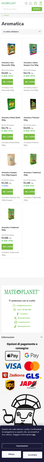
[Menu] (41, 3)
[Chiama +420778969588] (26, 3)
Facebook (24, 314)
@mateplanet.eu (24, 326)
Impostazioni (22, 446)
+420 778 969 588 (24, 310)
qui (33, 434)
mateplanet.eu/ (24, 322)
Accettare (32, 455)
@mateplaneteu (24, 318)
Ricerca (36, 9)
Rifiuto (11, 454)
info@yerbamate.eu (24, 305)
